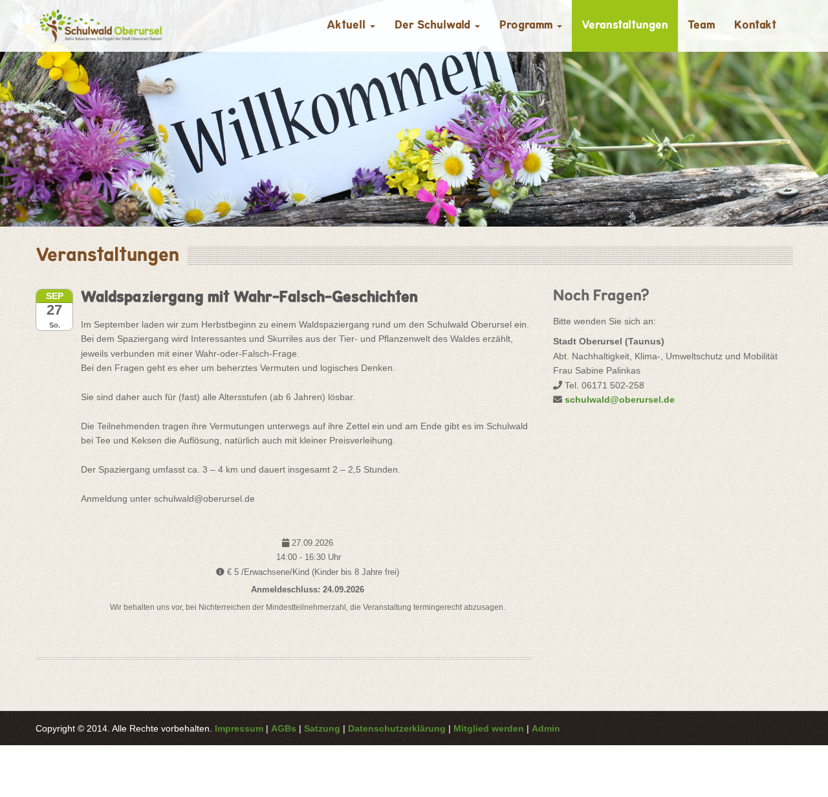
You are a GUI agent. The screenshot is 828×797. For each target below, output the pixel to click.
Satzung (322, 728)
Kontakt (755, 26)
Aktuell (348, 26)
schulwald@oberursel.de (620, 399)
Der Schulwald (434, 26)
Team (701, 26)
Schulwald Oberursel (100, 26)
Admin (546, 728)
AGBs (283, 728)
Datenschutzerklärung (397, 728)
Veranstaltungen (625, 26)
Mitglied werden (488, 728)
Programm (527, 26)
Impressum (239, 728)
